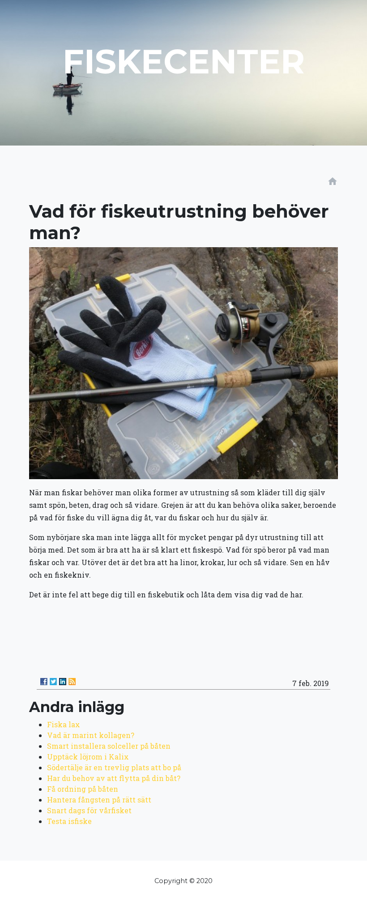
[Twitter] (53, 681)
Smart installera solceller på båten (109, 746)
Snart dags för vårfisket (89, 810)
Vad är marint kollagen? (90, 735)
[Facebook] (43, 681)
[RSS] (72, 681)
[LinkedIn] (62, 681)
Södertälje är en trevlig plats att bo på (114, 767)
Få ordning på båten (82, 789)
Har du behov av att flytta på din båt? (113, 778)
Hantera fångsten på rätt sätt (99, 799)
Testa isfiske (69, 821)
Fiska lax (63, 724)
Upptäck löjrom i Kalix (88, 756)
